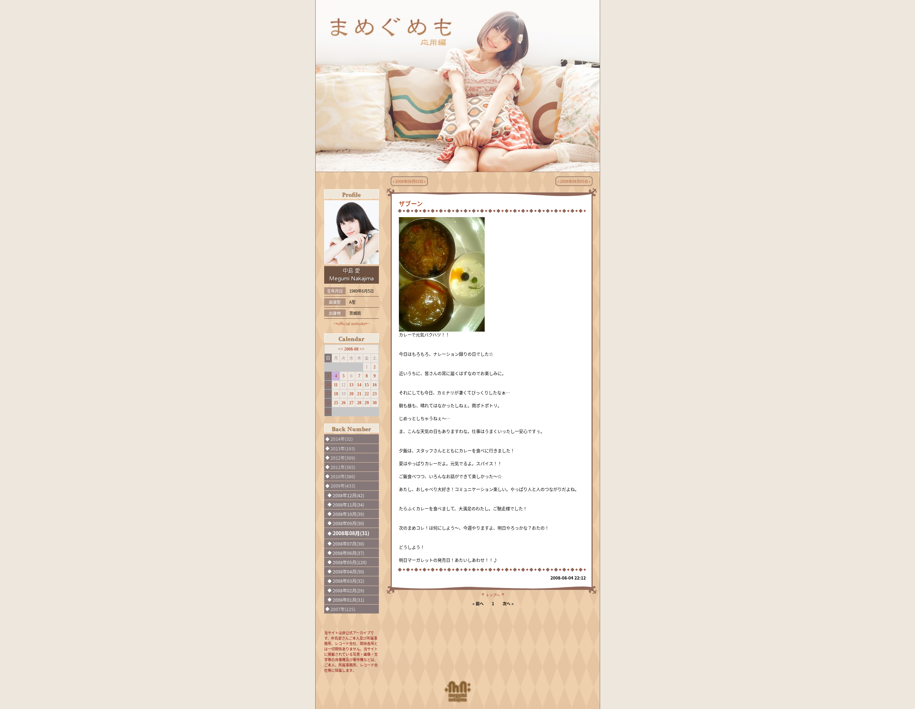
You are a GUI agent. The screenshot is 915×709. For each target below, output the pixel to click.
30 (374, 402)
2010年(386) (343, 476)
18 (336, 393)
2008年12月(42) (348, 495)
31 (328, 411)
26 (343, 402)
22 (367, 393)
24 (328, 402)
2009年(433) (343, 486)
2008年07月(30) (348, 544)
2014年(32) (342, 439)
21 (359, 393)
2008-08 (352, 349)
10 (328, 384)
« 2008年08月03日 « (409, 181)
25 (336, 402)
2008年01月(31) (348, 600)
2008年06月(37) (348, 553)
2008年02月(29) (348, 590)
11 (336, 384)
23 (374, 393)
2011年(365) (343, 467)
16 (374, 384)
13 (351, 384)
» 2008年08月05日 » (574, 181)
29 (367, 402)
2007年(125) (343, 609)
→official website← (351, 323)
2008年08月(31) (351, 533)
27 (351, 402)
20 (351, 393)
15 (367, 384)
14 (359, 384)
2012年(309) (343, 458)
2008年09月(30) (348, 523)
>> (362, 349)
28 (359, 402)
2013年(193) (343, 448)
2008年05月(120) (350, 562)
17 (328, 393)
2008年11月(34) (348, 505)
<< (341, 349)
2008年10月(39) (348, 514)
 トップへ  (493, 594)
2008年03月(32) (348, 581)
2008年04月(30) (348, 571)
